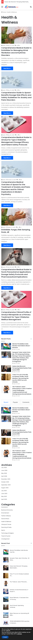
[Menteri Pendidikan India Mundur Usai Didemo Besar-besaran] (6, 346)
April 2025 (4, 499)
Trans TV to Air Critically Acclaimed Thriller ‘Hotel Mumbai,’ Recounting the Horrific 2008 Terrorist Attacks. (20, 378)
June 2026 (4, 470)
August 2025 (4, 487)
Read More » (7, 68)
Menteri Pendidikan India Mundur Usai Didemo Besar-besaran (21, 345)
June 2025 (4, 493)
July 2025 (4, 490)
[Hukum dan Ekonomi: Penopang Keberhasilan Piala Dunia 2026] (6, 368)
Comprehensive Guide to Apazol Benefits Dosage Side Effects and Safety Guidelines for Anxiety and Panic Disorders (16, 96)
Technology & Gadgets (7, 533)
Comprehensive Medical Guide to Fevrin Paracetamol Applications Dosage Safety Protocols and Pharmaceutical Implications (16, 273)
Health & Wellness (6, 521)
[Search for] (31, 7)
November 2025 (5, 479)
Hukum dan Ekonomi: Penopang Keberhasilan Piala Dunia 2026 (21, 368)
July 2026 (4, 467)
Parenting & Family (6, 527)
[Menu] (2, 7)
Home (4, 12)
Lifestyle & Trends (6, 524)
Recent (6, 402)
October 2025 (5, 482)
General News (5, 518)
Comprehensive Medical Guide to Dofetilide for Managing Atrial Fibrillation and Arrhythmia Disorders (16, 51)
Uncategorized (5, 539)
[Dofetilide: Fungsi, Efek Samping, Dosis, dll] (16, 216)
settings (19, 634)
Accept (5, 637)
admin (4, 45)
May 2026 (4, 473)
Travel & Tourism (5, 536)
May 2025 (4, 496)
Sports (3, 530)
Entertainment (5, 513)
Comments (26, 402)
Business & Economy (7, 510)
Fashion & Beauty (6, 515)
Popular (15, 402)
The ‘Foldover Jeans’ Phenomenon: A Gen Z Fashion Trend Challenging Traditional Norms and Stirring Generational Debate (22, 390)
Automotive (4, 507)
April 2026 (4, 476)
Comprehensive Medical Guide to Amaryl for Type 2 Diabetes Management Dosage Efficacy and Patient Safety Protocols (16, 141)
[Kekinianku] (11, 7)
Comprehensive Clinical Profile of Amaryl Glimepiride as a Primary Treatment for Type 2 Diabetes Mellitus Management (16, 316)
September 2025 (6, 484)
